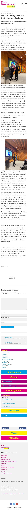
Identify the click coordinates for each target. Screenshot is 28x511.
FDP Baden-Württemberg (9, 386)
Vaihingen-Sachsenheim (6, 473)
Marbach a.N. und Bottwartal (7, 467)
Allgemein (17, 12)
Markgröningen (5, 361)
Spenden (15, 377)
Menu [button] (25, 4)
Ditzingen (4, 354)
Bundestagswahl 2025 (15, 390)
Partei (15, 433)
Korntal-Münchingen (6, 359)
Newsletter (15, 411)
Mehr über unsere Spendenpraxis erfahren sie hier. (12, 493)
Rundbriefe (4, 362)
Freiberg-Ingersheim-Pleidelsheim (8, 461)
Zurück (25, 12)
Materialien (15, 438)
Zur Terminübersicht (6, 406)
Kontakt (19, 507)
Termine (4, 367)
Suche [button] (22, 4)
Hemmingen (5, 357)
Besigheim (3, 457)
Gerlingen (3, 13)
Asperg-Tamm (4, 455)
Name (3, 313)
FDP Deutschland (7, 382)
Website (3, 322)
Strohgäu (4, 365)
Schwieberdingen (6, 364)
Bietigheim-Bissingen (6, 459)
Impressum (15, 507)
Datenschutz (9, 507)
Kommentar (4, 297)
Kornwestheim (4, 465)
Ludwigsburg (4, 463)
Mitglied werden (15, 372)
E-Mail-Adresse (5, 317)
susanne (12, 12)
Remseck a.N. (4, 469)
